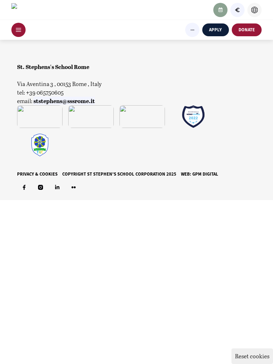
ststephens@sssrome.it (64, 101)
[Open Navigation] (18, 30)
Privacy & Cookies (37, 174)
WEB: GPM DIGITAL (199, 174)
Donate (247, 30)
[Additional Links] (192, 30)
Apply (215, 30)
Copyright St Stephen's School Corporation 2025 (119, 174)
